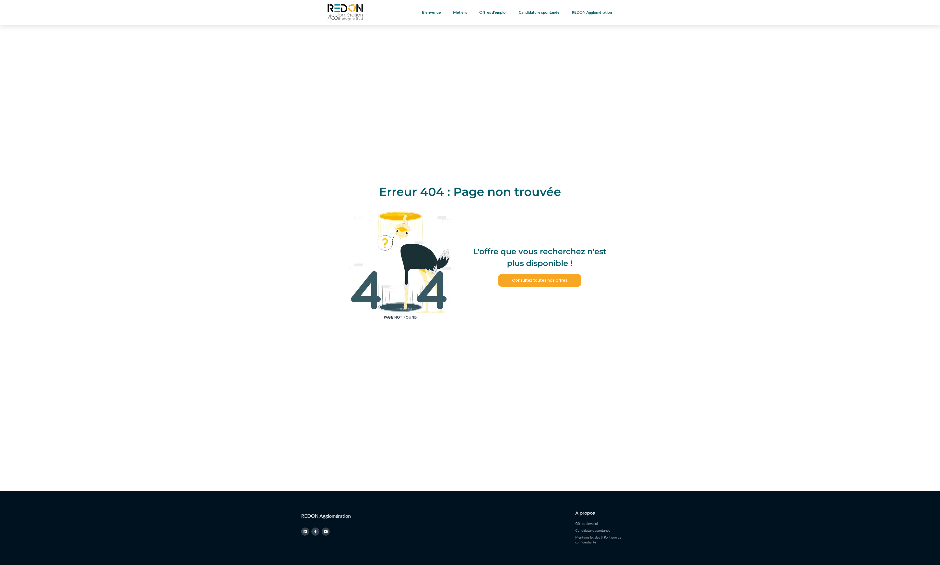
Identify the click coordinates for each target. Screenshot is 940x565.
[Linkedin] (305, 532)
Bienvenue (431, 12)
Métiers (460, 12)
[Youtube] (326, 532)
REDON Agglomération (592, 12)
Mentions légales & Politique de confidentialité (598, 539)
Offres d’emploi (492, 12)
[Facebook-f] (315, 532)
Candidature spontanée (539, 12)
